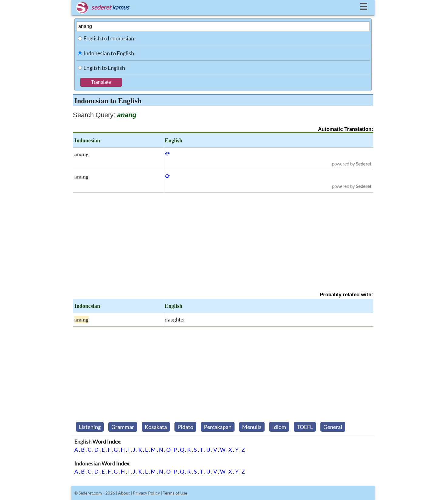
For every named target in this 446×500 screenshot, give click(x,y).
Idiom (279, 426)
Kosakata (156, 426)
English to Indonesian (108, 38)
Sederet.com (90, 492)
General (332, 426)
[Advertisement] (223, 236)
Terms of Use (175, 492)
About (124, 492)
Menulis (252, 426)
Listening (90, 426)
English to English (104, 67)
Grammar (122, 426)
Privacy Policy (146, 492)
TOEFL (305, 426)
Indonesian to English (108, 53)
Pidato (185, 426)
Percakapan (217, 426)
